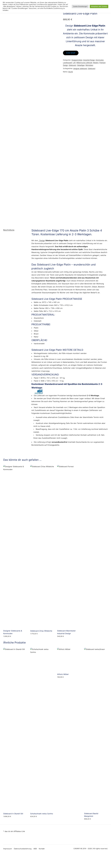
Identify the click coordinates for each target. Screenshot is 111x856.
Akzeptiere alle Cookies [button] (99, 6)
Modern (96, 62)
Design (41, 240)
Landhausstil (67, 62)
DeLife (70, 72)
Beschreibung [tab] (8, 230)
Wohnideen (89, 65)
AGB (35, 849)
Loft (74, 62)
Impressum (7, 849)
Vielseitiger (81, 65)
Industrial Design (89, 60)
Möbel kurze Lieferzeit (84, 62)
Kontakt (42, 849)
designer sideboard (80, 68)
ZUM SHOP (70, 53)
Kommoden (100, 60)
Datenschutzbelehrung (22, 849)
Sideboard (72, 65)
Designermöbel (77, 60)
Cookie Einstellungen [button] (80, 6)
